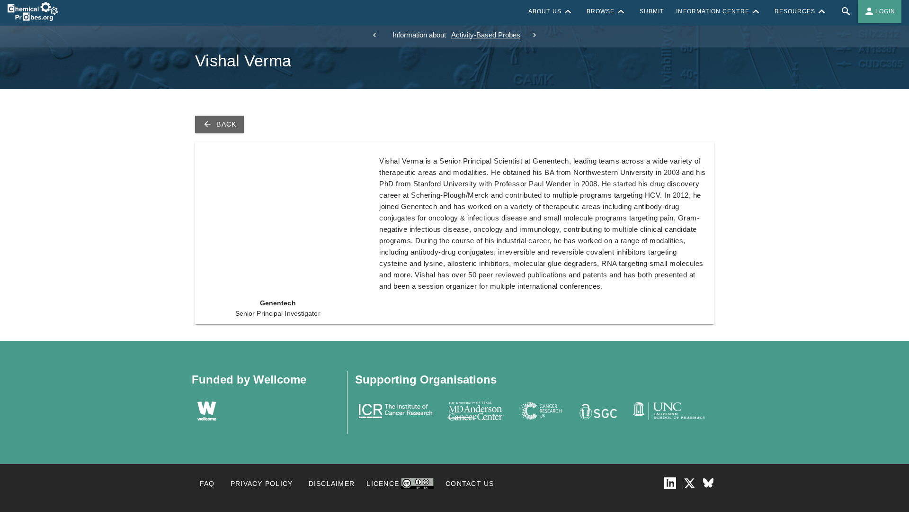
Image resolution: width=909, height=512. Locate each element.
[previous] (374, 35)
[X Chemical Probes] (689, 483)
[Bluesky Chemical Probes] (708, 483)
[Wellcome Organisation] (207, 411)
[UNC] (669, 411)
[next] (534, 35)
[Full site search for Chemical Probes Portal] (846, 11)
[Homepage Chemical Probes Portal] (33, 11)
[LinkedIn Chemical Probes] (670, 483)
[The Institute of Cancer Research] (395, 411)
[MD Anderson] (476, 411)
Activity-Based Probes (485, 35)
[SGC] (597, 411)
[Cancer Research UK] (541, 411)
